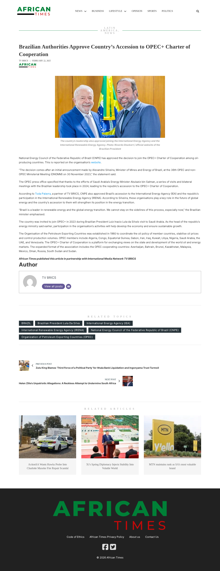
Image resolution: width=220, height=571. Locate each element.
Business (98, 11)
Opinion (137, 11)
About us (134, 536)
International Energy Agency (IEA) (108, 323)
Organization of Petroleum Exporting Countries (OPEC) (57, 337)
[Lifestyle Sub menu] (125, 11)
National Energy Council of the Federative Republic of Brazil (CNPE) (135, 330)
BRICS (132, 258)
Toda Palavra (43, 193)
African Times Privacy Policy (107, 536)
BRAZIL (26, 323)
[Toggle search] (197, 11)
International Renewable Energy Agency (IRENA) (52, 330)
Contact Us (152, 536)
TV (126, 258)
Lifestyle (115, 11)
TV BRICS (23, 61)
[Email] (68, 286)
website (96, 162)
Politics (167, 11)
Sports (152, 11)
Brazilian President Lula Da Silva (59, 323)
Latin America (109, 29)
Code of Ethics (75, 536)
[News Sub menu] (85, 11)
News (78, 11)
